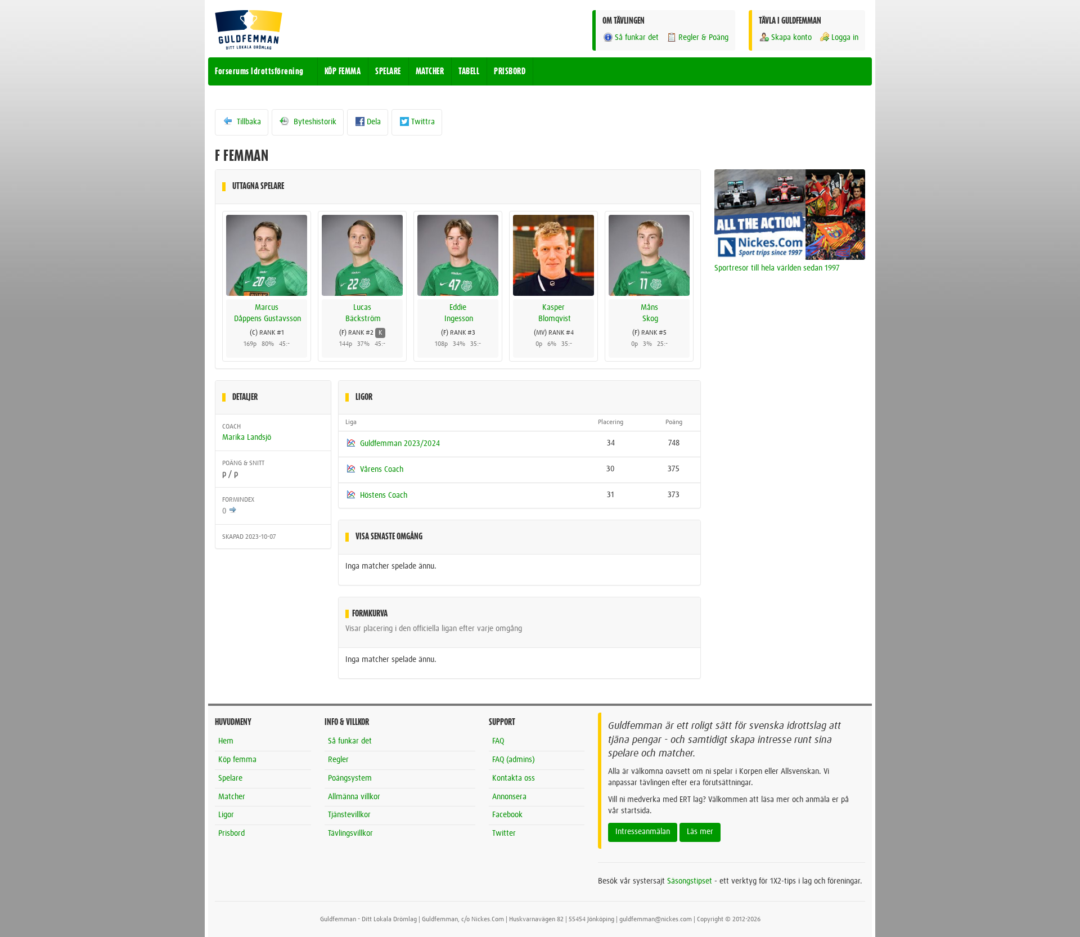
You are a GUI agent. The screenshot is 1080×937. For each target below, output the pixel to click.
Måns (649, 308)
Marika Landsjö (246, 438)
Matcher (231, 797)
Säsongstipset (689, 881)
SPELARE (388, 71)
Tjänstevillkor (349, 815)
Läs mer (700, 832)
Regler (338, 760)
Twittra (423, 122)
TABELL (468, 71)
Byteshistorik (313, 122)
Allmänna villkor (354, 797)
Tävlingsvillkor (350, 833)
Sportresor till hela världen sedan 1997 (777, 268)
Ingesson (458, 319)
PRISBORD (509, 71)
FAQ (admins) (513, 760)
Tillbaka (248, 122)
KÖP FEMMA (343, 71)
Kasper (553, 308)
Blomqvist (554, 319)
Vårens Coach (381, 470)
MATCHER (430, 71)
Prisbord (231, 833)
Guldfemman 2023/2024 (400, 444)
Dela (374, 122)
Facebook (507, 815)
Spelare (230, 778)
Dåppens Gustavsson (267, 319)
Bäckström (363, 319)
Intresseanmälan (642, 832)
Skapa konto (791, 38)
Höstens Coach (383, 495)
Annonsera (509, 797)
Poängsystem (350, 778)
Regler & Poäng (703, 38)
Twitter (504, 833)
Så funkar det (637, 38)
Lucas (362, 308)
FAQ (498, 741)
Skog (650, 319)
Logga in (844, 38)
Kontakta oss (513, 778)
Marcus (266, 308)
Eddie (457, 308)
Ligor (226, 815)
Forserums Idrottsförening (259, 71)
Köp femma (237, 760)
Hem (225, 741)
